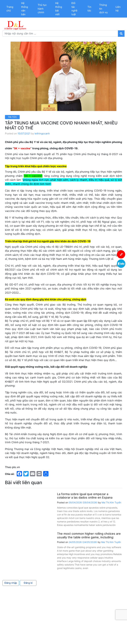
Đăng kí (28, 582)
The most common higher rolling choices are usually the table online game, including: (89, 535)
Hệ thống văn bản (24, 8)
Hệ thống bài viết (58, 8)
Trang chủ (9, 8)
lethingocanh (42, 133)
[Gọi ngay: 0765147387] (121, 254)
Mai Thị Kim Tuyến (111, 502)
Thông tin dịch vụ (103, 8)
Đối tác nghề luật (74, 8)
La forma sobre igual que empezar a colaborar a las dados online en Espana (84, 495)
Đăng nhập (10, 582)
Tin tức (89, 8)
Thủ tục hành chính (42, 8)
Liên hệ (118, 8)
